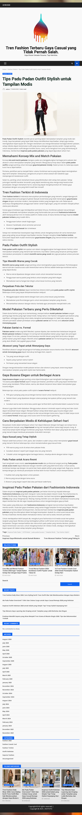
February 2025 (7, 679)
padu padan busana (38, 532)
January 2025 (7, 682)
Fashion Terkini (7, 74)
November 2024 (8, 690)
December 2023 (8, 729)
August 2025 (6, 664)
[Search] (72, 63)
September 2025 (8, 661)
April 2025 (5, 672)
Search (5, 580)
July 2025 (5, 668)
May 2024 (5, 711)
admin (8, 89)
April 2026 (5, 654)
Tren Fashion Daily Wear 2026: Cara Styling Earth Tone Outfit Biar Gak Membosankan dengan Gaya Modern (41, 595)
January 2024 (7, 726)
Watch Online (77, 63)
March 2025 (6, 675)
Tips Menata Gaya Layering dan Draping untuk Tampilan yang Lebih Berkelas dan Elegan (34, 611)
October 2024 (7, 693)
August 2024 (6, 700)
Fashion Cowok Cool (9, 744)
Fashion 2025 (7, 741)
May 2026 (5, 650)
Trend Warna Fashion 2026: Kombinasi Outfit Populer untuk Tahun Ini (41, 557)
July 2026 (5, 643)
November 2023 (8, 733)
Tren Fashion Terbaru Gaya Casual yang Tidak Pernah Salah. (41, 50)
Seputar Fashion (8, 755)
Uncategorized (7, 759)
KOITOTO (48, 809)
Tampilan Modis (50, 532)
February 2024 (7, 722)
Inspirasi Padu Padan (14, 532)
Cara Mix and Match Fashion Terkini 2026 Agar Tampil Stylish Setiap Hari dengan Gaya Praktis (14, 557)
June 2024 (5, 708)
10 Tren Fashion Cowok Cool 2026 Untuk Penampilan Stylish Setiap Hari (67, 557)
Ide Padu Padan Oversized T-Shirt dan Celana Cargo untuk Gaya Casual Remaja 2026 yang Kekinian (38, 600)
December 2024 (8, 686)
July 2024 (5, 704)
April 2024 (5, 715)
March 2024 (6, 718)
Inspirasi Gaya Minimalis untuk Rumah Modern (21, 537)
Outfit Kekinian (8, 751)
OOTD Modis (26, 532)
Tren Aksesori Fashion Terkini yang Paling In (62, 537)
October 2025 (7, 657)
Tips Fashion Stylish (63, 532)
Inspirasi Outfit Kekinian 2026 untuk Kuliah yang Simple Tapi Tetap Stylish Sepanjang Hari (34, 606)
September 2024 (8, 697)
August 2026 (6, 639)
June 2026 (5, 646)
